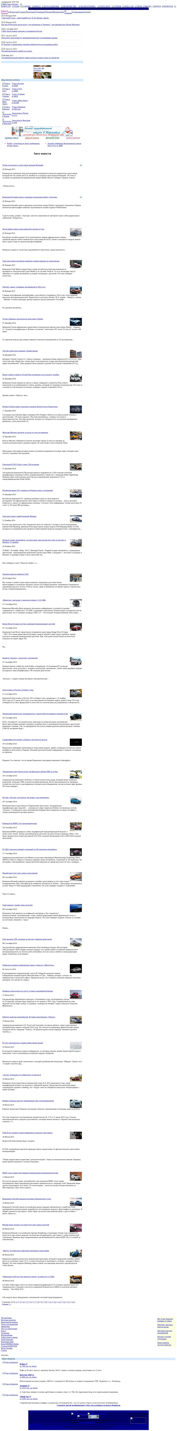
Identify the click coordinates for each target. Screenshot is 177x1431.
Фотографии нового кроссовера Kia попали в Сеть (23, 229)
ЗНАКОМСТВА (70, 6)
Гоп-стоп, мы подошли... (38, 66)
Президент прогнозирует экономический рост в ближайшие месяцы (29, 38)
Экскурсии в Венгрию (21, 120)
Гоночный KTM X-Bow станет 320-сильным (20, 464)
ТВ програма (6, 1318)
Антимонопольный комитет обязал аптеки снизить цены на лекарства (30, 58)
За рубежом (68, 12)
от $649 (15, 86)
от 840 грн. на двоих (28, 1377)
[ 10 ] (46, 1302)
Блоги (3, 1331)
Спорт (21, 12)
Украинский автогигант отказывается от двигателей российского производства (35, 714)
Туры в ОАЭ (17, 89)
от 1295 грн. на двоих (29, 1399)
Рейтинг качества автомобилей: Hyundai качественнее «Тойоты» (29, 1017)
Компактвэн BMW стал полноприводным (19, 823)
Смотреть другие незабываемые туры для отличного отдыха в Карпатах (88, 1405)
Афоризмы (5, 1326)
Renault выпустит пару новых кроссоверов (20, 873)
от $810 (15, 96)
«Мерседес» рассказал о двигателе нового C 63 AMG (24, 600)
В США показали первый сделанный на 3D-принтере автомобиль (29, 849)
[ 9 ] (41, 1302)
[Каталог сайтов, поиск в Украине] (82, 1418)
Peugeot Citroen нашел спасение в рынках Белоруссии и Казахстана (30, 407)
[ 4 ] (23, 1302)
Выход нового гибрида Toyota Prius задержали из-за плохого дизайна (30, 375)
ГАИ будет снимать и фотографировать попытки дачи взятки (27, 1133)
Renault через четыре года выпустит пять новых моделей (25, 1225)
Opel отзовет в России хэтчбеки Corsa (17, 690)
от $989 (15, 91)
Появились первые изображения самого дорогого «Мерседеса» (28, 965)
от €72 (14, 115)
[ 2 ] (16, 1302)
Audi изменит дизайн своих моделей (17, 905)
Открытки (5, 1333)
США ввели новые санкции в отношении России (21, 31)
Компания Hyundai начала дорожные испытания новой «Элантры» (29, 197)
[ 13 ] (59, 1302)
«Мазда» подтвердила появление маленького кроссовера (25, 1251)
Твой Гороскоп (7, 1340)
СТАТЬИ (15, 6)
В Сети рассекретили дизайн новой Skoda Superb (22, 1043)
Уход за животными (9, 1329)
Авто (87, 12)
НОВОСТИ (6, 6)
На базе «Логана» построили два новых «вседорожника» (25, 797)
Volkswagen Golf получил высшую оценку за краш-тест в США (28, 1277)
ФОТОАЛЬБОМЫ (51, 6)
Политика (30, 12)
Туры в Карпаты (18, 107)
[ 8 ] (38, 1302)
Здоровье (40, 12)
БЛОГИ (157, 6)
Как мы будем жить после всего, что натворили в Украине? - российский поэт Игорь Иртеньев (40, 25)
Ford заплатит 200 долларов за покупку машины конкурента (27, 939)
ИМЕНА (37, 6)
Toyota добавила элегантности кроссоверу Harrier (22, 319)
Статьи (4, 1350)
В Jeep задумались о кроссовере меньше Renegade (22, 165)
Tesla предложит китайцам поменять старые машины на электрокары (30, 261)
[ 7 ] (34, 1302)
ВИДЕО (148, 6)
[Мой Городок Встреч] (42, 136)
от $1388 (15, 103)
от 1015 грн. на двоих (29, 1388)
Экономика (78, 12)
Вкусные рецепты (8, 1320)
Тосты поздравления (9, 1324)
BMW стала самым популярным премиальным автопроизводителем (30, 1173)
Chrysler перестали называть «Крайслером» (20, 351)
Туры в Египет (18, 83)
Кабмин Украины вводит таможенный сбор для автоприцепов (28, 1101)
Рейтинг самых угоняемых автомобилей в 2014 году (24, 287)
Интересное (57, 12)
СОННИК (26, 6)
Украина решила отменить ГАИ (15, 574)
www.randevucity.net (87, 1422)
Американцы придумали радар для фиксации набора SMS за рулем (30, 772)
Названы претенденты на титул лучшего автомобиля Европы (27, 991)
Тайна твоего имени (9, 1337)
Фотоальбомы (6, 1335)
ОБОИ (139, 6)
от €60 (14, 123)
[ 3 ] (20, 1302)
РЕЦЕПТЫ (168, 6)
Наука (48, 12)
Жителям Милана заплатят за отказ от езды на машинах (25, 432)
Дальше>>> (6, 1304)
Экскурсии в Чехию (20, 113)
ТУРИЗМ (117, 6)
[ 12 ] (55, 1302)
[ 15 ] (69, 1302)
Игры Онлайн (7, 1348)
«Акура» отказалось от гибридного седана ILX (21, 1075)
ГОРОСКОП (105, 6)
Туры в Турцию (18, 94)
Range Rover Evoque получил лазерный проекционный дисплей (28, 624)
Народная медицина (9, 1322)
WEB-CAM (129, 6)
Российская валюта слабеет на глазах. (16, 51)
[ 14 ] (64, 1302)
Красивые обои (7, 1342)
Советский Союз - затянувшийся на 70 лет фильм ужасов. (25, 18)
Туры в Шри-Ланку (20, 100)
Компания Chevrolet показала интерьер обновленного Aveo (26, 1199)
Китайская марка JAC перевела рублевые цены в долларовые (27, 490)
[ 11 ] (50, 1302)
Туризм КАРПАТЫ (9, 1346)
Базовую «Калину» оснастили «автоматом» (20, 658)
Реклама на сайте (131, 9)
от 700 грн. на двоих (28, 1366)
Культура (13, 12)
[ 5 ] (27, 1302)
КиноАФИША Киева (10, 1344)
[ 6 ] (31, 1302)
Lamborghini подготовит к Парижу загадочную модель (24, 740)
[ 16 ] (73, 1302)
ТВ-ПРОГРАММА (88, 6)
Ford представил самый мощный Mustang (19, 516)
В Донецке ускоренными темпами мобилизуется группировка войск (29, 44)
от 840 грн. (16, 109)
